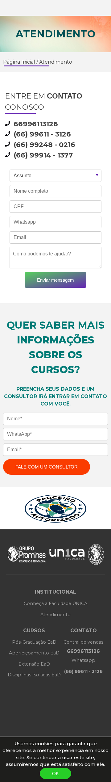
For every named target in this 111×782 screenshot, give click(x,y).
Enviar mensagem (55, 280)
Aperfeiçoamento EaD (34, 653)
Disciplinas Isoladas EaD (34, 675)
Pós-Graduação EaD (34, 642)
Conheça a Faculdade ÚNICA (55, 603)
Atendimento (55, 62)
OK (55, 773)
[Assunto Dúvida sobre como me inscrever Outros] (55, 177)
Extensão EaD (34, 664)
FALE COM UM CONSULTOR (46, 466)
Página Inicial (19, 62)
